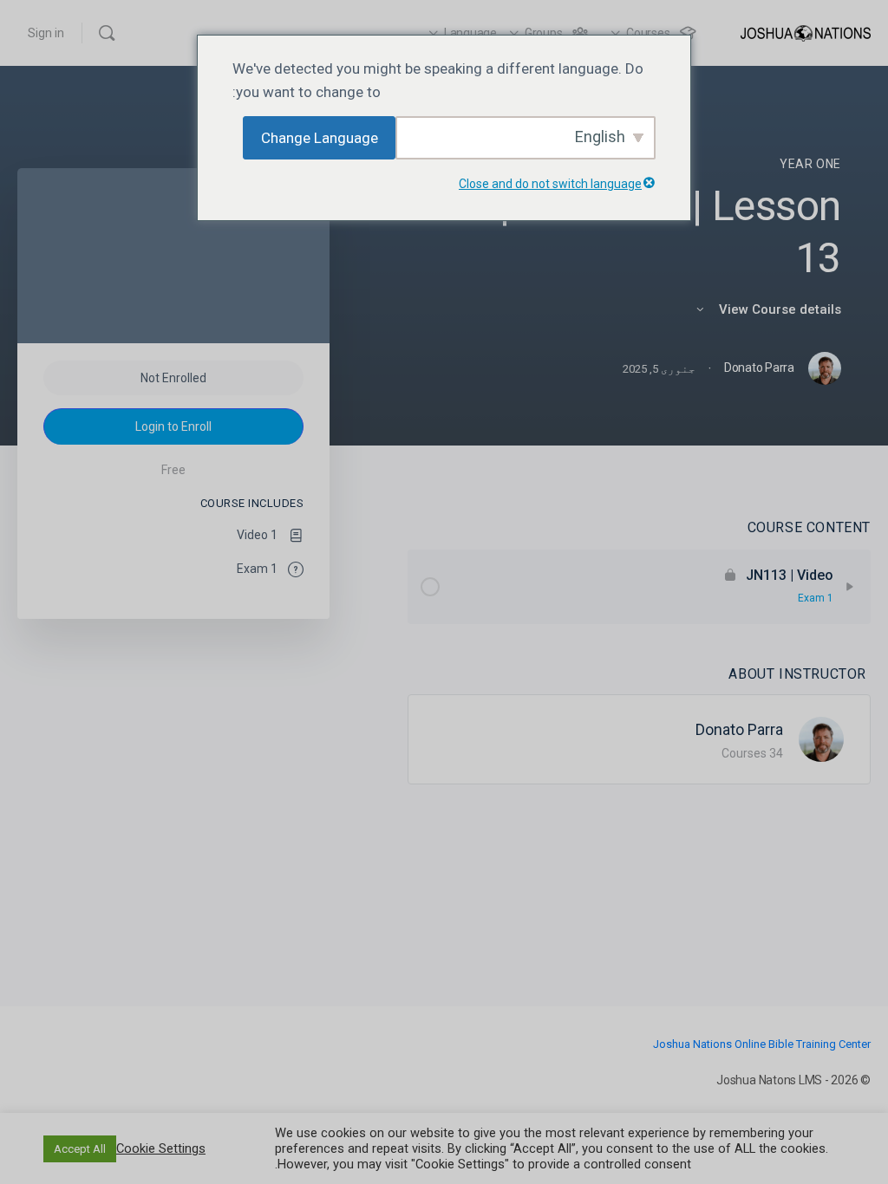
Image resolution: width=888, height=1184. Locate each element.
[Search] (106, 33)
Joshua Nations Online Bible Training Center (762, 1044)
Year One (810, 164)
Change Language (319, 137)
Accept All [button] (80, 1148)
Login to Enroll (173, 426)
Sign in (46, 33)
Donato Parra (739, 729)
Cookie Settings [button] (161, 1148)
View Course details (778, 309)
